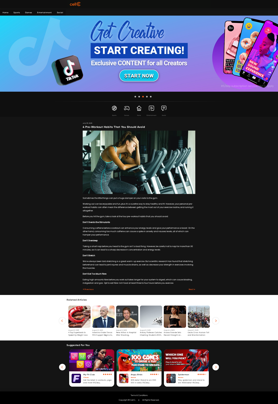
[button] (135, 96)
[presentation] (62, 321)
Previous (89, 289)
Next (191, 289)
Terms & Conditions (139, 395)
